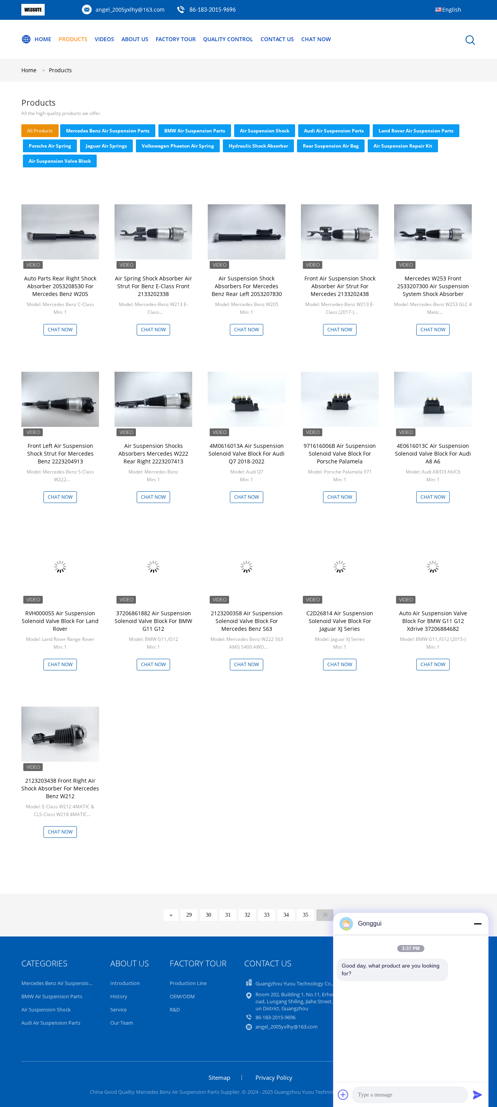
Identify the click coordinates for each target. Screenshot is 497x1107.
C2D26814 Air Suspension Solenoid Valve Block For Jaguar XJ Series (339, 620)
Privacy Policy (273, 1077)
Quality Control (228, 39)
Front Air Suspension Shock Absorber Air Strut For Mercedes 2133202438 (339, 286)
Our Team (121, 1022)
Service (118, 1009)
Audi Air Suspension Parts (334, 130)
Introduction (125, 983)
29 (189, 915)
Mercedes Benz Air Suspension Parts (107, 130)
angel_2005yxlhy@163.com (130, 9)
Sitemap (219, 1077)
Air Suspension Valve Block (60, 161)
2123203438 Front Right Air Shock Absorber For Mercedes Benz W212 (60, 788)
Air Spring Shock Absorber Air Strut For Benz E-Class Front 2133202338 (153, 286)
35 (305, 915)
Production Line (188, 983)
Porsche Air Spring (50, 146)
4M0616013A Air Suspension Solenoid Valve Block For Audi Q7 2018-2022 (247, 453)
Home (43, 39)
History (118, 996)
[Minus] (477, 923)
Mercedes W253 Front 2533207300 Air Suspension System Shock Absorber (433, 286)
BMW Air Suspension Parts (194, 130)
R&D (175, 1009)
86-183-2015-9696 (212, 10)
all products (40, 130)
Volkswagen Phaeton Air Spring (178, 146)
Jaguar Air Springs (106, 146)
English (451, 9)
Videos (104, 39)
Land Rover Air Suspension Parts (416, 130)
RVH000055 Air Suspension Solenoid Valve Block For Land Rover (60, 620)
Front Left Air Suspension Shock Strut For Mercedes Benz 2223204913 (60, 453)
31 (228, 915)
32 (247, 915)
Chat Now (316, 39)
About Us (135, 39)
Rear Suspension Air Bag (331, 146)
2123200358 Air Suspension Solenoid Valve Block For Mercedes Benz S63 (247, 620)
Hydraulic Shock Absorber (258, 146)
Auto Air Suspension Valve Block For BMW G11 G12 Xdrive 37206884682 (433, 620)
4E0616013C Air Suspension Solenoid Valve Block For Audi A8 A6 (433, 453)
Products (73, 39)
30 (208, 915)
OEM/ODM (182, 996)
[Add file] (343, 1094)
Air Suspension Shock (264, 130)
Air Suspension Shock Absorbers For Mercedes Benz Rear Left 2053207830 (247, 286)
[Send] (477, 1094)
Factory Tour (176, 39)
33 (266, 915)
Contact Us (277, 39)
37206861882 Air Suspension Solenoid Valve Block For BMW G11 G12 (153, 620)
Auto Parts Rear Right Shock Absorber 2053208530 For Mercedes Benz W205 (60, 286)
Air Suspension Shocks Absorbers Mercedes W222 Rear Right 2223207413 (153, 453)
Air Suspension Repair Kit (403, 146)
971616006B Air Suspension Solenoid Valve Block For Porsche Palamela (340, 453)
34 (286, 915)
